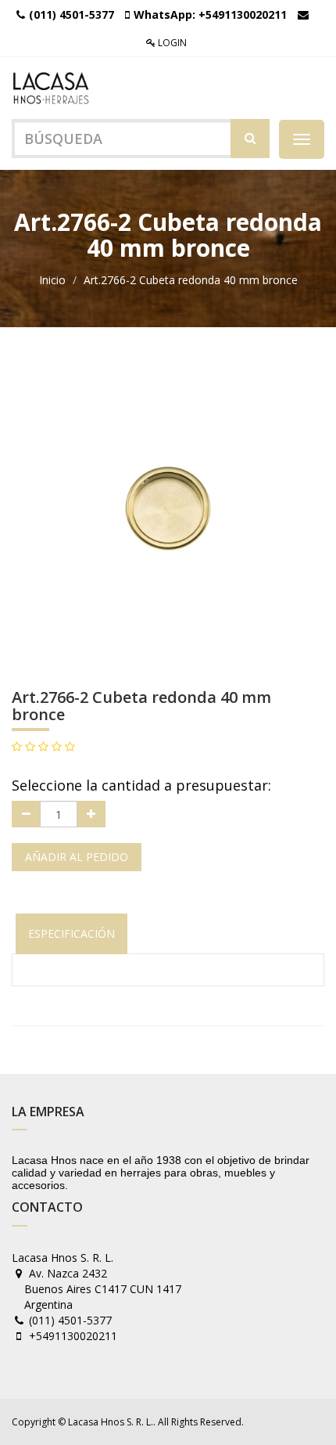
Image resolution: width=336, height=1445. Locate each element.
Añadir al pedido (76, 856)
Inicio (52, 279)
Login (171, 42)
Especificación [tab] (71, 933)
